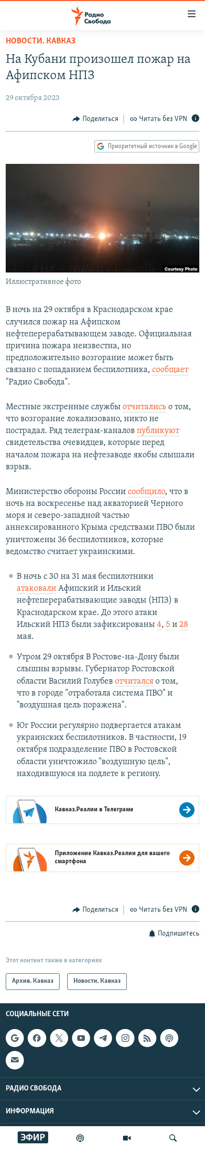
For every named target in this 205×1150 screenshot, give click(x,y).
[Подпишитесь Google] (15, 1038)
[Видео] (127, 1138)
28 (183, 625)
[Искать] (173, 1138)
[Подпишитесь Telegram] (103, 1038)
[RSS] (147, 1038)
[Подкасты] (169, 1038)
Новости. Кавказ (40, 41)
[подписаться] (15, 1060)
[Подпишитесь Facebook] (37, 1038)
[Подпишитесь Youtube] (81, 1038)
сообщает (170, 370)
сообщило (146, 492)
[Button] (95, 119)
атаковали (36, 589)
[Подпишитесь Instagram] (125, 1038)
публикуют (158, 431)
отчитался (134, 681)
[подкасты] (80, 1138)
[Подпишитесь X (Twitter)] (59, 1038)
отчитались (144, 407)
